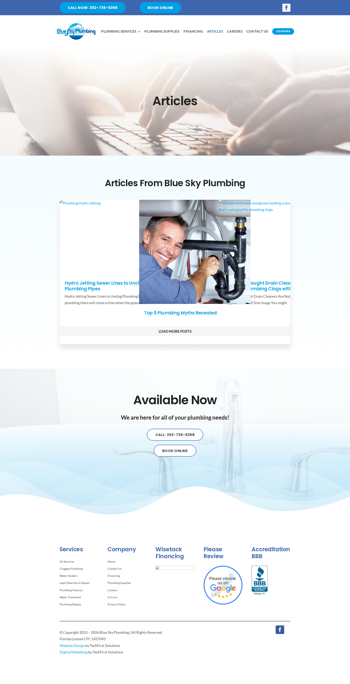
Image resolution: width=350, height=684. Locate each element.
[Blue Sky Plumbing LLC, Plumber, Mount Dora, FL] (260, 580)
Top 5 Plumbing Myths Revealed (180, 313)
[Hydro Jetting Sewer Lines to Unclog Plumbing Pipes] (115, 237)
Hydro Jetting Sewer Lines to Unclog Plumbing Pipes (105, 286)
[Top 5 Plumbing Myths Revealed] (195, 252)
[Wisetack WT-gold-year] (175, 567)
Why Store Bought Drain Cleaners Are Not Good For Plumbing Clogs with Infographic (272, 286)
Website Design (72, 645)
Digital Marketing (74, 652)
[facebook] (286, 8)
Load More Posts (175, 331)
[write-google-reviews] (223, 567)
